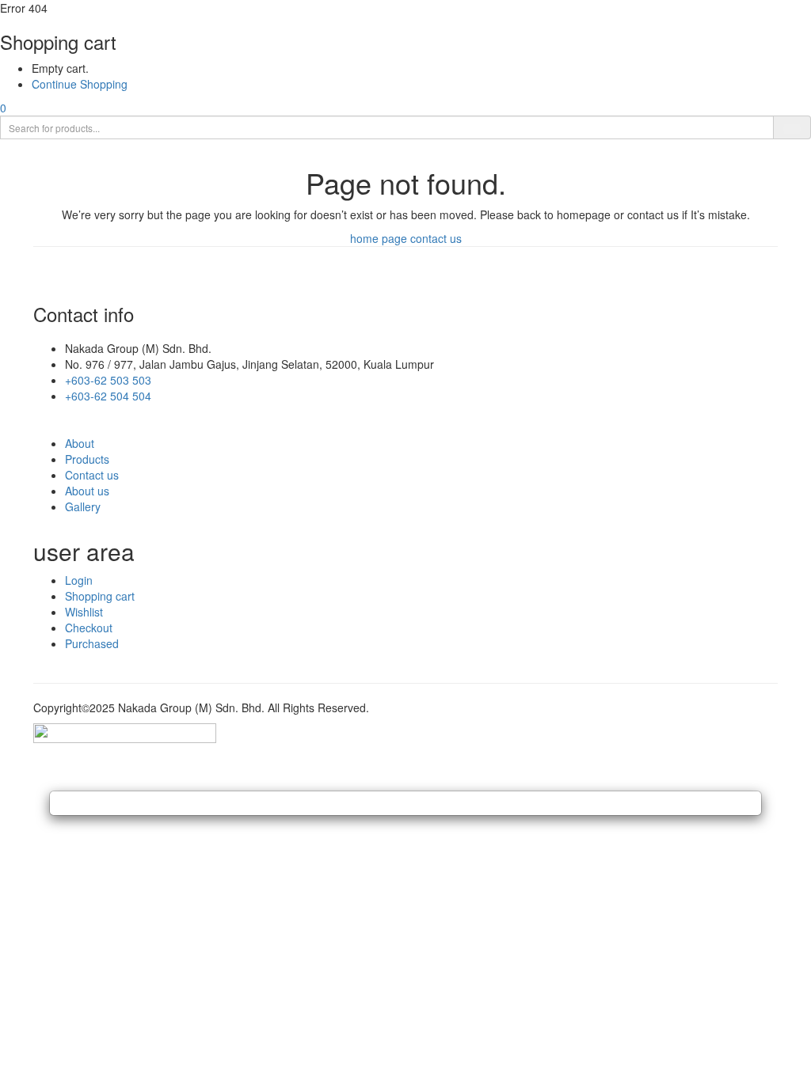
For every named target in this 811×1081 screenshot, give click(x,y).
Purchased (92, 643)
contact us (436, 238)
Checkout (88, 627)
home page (378, 238)
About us (87, 491)
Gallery (83, 506)
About (79, 443)
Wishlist (84, 612)
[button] (3, 108)
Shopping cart (100, 596)
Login (79, 580)
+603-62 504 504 (108, 396)
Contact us (92, 475)
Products (87, 459)
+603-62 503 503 (108, 380)
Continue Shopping (80, 84)
